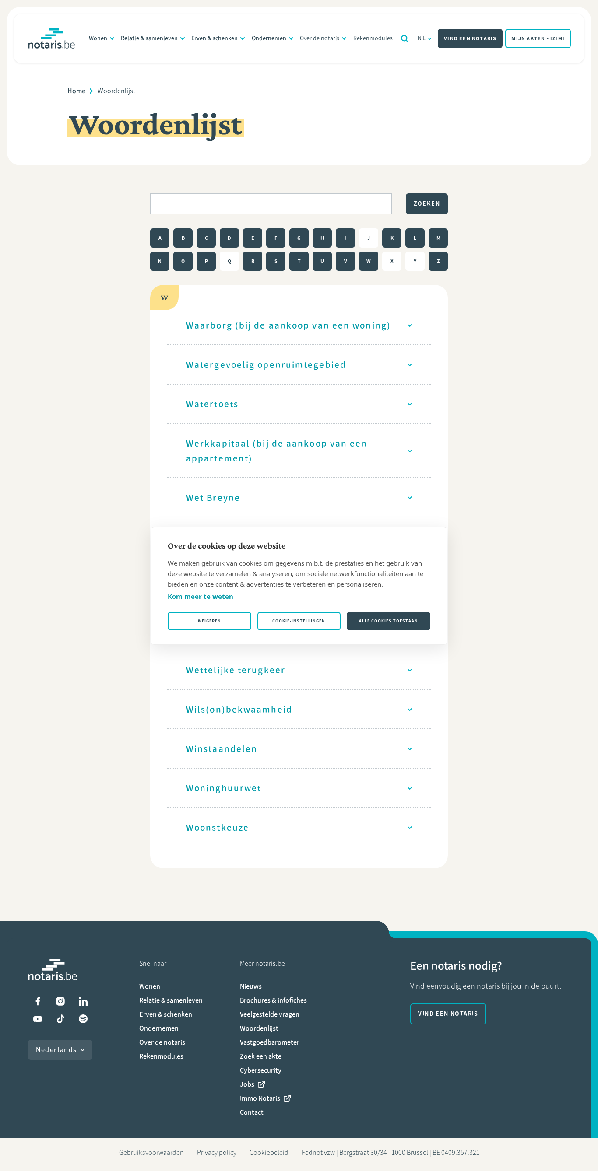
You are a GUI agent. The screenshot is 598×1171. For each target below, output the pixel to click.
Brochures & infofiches (273, 1000)
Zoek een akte (260, 1056)
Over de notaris (319, 38)
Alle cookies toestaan (388, 621)
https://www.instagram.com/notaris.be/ (60, 1001)
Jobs (247, 1084)
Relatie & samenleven (149, 38)
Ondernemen (269, 38)
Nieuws (251, 986)
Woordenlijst (259, 1028)
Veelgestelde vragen (269, 1014)
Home (76, 91)
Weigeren (209, 621)
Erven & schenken (214, 38)
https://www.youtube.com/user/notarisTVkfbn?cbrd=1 (38, 1019)
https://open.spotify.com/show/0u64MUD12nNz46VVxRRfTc (83, 1019)
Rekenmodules (373, 38)
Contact (252, 1112)
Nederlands (56, 1049)
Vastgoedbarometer (269, 1042)
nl (422, 38)
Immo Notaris (260, 1098)
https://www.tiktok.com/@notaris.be (60, 1019)
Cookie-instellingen (298, 621)
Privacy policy (216, 1152)
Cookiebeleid (269, 1152)
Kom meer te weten (200, 596)
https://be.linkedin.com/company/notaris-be (83, 1001)
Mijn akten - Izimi (538, 38)
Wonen (98, 38)
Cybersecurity (260, 1070)
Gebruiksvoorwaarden (151, 1152)
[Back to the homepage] (51, 38)
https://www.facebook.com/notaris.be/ (38, 1001)
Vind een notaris (470, 38)
